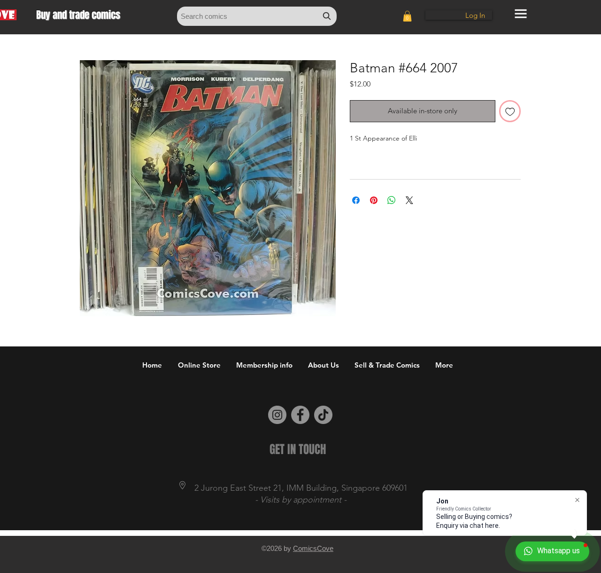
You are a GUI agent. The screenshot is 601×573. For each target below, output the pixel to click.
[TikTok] (323, 415)
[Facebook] (300, 415)
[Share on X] (409, 200)
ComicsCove (313, 548)
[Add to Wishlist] (510, 111)
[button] (407, 16)
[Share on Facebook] (356, 200)
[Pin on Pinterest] (373, 200)
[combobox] (257, 16)
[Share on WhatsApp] (391, 200)
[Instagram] (277, 415)
